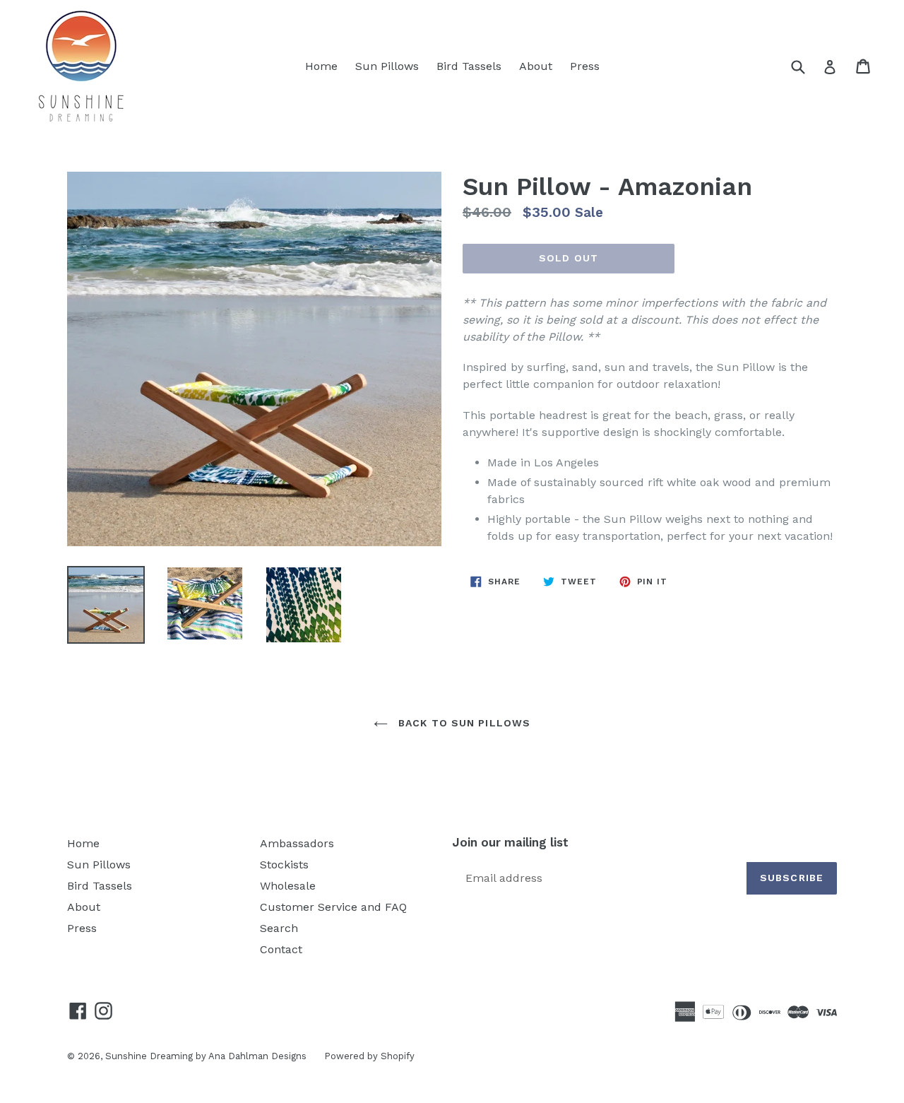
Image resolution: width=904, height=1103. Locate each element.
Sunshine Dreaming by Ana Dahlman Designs (206, 1056)
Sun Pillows (387, 66)
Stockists (284, 864)
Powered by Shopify (369, 1056)
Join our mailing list (510, 842)
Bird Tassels (468, 66)
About (535, 66)
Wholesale (288, 885)
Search (279, 928)
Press (585, 66)
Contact (281, 949)
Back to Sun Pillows (462, 723)
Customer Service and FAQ (333, 907)
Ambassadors (297, 843)
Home (321, 66)
